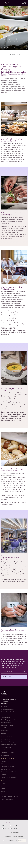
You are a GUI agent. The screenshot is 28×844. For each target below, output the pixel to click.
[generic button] (24, 256)
